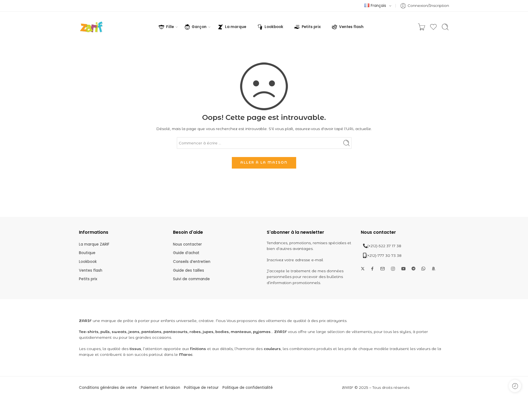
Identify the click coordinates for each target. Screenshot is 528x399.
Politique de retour (201, 387)
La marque (235, 26)
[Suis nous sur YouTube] (403, 268)
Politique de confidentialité (247, 387)
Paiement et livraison (160, 387)
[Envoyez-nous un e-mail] (382, 268)
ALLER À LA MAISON (264, 162)
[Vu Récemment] (515, 386)
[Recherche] (445, 27)
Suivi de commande (191, 279)
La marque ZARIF (94, 244)
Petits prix (311, 26)
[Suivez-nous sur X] (363, 269)
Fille (170, 26)
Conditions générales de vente (108, 387)
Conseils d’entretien (191, 261)
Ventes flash (351, 26)
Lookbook (274, 26)
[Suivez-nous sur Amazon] (433, 268)
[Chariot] (421, 27)
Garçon (199, 26)
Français (378, 5)
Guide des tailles (188, 270)
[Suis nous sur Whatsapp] (423, 268)
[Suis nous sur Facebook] (372, 268)
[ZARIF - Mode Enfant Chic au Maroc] (91, 26)
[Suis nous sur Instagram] (393, 268)
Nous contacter (187, 244)
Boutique (87, 252)
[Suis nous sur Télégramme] (413, 268)
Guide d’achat (186, 252)
